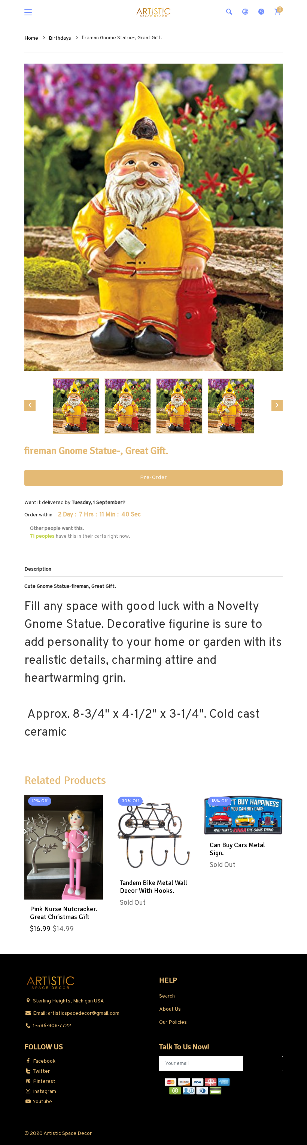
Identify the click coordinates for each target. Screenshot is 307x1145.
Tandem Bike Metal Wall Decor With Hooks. (153, 887)
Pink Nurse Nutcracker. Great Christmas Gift (63, 913)
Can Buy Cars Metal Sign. (237, 849)
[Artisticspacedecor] (153, 12)
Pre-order (153, 477)
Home (31, 38)
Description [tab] (37, 569)
